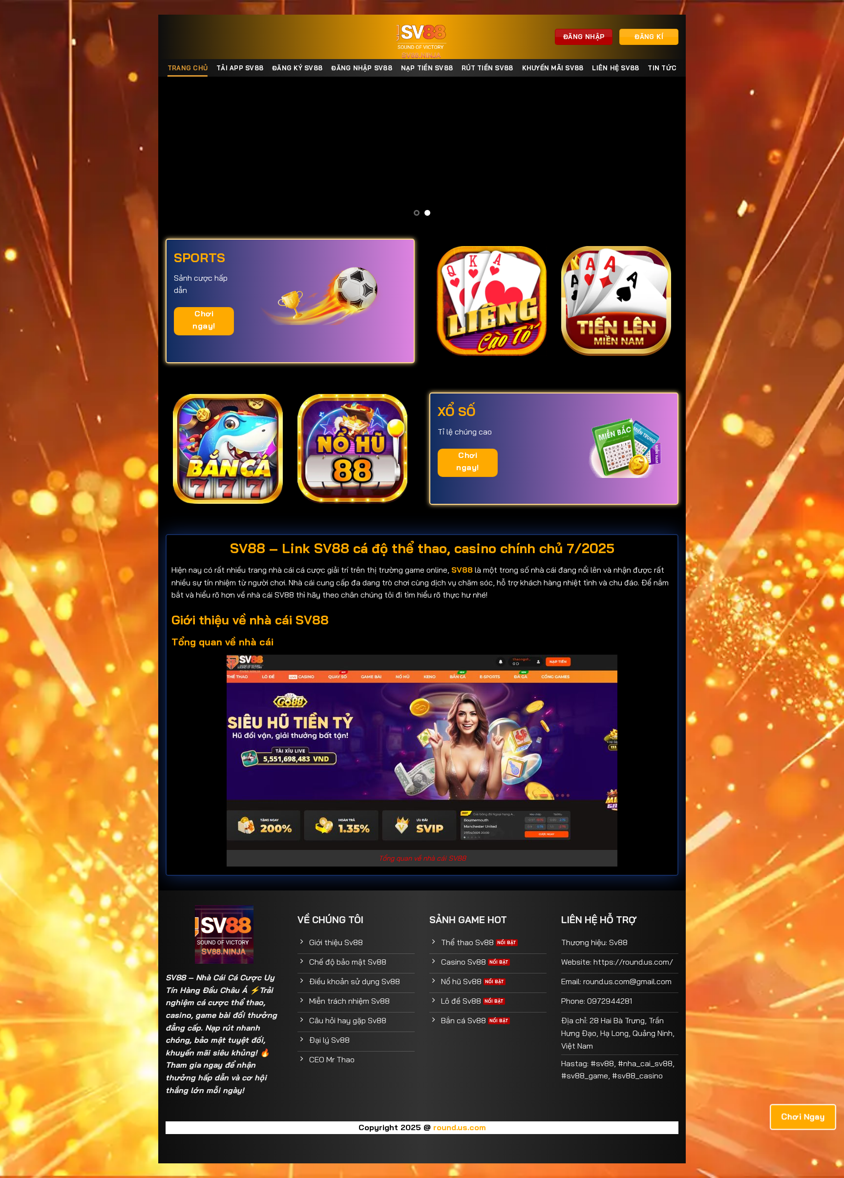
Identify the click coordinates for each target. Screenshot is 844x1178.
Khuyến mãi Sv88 (553, 68)
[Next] (663, 150)
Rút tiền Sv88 (487, 68)
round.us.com (459, 1127)
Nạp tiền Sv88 (427, 68)
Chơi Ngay (803, 1116)
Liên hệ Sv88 (615, 68)
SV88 (176, 977)
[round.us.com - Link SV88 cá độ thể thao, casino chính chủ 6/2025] (422, 37)
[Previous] (181, 150)
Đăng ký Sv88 (297, 68)
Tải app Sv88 (239, 68)
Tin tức (662, 68)
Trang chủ (188, 68)
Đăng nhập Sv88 (361, 68)
